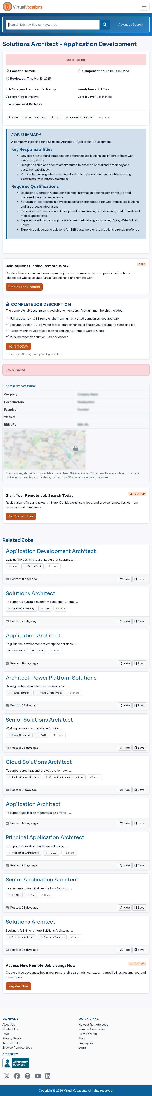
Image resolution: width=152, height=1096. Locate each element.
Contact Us (10, 1029)
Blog (81, 1038)
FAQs (6, 1034)
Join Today (18, 346)
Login (82, 1047)
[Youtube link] (37, 1076)
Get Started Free (20, 516)
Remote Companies (91, 1029)
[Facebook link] (17, 1076)
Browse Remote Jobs (17, 1047)
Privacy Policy (12, 1038)
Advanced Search (130, 24)
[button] (139, 579)
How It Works (87, 1034)
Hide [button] (126, 579)
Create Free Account (24, 287)
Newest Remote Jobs (93, 1024)
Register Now (18, 986)
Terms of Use (11, 1043)
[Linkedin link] (48, 1076)
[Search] (104, 25)
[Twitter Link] (6, 1076)
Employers (85, 1043)
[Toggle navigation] (144, 7)
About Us (8, 1024)
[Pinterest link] (27, 1076)
